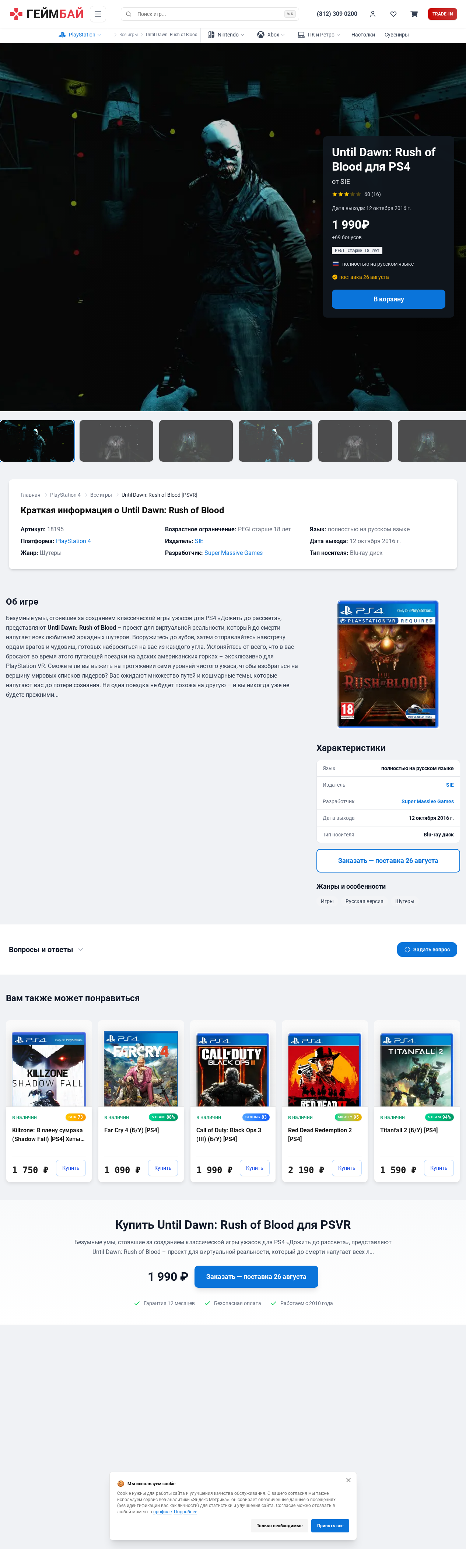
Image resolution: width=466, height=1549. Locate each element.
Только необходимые (279, 1525)
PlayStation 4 (65, 495)
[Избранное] (393, 14)
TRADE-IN (442, 14)
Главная (31, 495)
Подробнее (185, 1511)
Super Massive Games (233, 552)
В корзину (389, 299)
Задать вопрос (431, 949)
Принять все (330, 1525)
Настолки (363, 35)
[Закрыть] (348, 1480)
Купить (71, 1168)
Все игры (128, 34)
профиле (162, 1511)
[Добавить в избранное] (79, 1025)
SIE (199, 541)
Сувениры (397, 35)
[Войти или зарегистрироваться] (373, 14)
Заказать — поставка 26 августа (388, 860)
